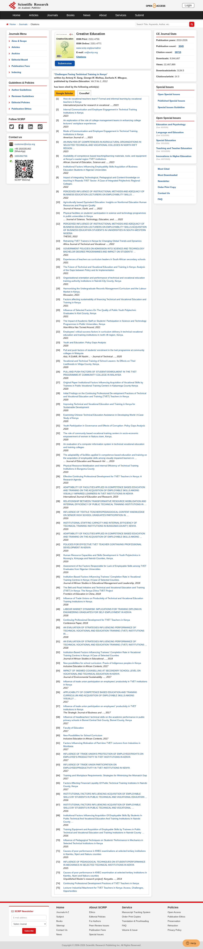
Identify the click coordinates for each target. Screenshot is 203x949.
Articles (33, 15)
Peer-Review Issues (99, 925)
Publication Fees (21, 66)
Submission (65, 63)
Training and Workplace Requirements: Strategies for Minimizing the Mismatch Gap (105, 775)
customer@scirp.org (25, 144)
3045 (181, 46)
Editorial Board (20, 59)
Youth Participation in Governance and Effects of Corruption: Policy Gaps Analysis (104, 425)
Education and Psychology (171, 124)
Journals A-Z (62, 912)
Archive (16, 53)
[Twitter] (11, 126)
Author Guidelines (21, 90)
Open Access (174, 912)
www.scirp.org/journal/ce (88, 48)
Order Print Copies (131, 916)
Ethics (92, 912)
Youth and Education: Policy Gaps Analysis (84, 342)
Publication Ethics (21, 108)
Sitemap (60, 925)
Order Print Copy (167, 187)
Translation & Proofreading (135, 921)
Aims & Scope (19, 41)
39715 (178, 52)
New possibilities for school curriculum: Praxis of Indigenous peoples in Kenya (102, 663)
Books (71, 15)
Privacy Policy (174, 930)
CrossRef (84, 93)
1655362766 (21, 156)
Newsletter (163, 181)
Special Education (166, 140)
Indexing (16, 72)
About (103, 15)
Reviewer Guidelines (23, 96)
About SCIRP (98, 907)
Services (120, 15)
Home (16, 15)
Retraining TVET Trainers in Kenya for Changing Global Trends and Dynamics (102, 241)
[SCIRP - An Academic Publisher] (28, 5)
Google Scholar (64, 93)
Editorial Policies (21, 102)
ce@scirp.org (91, 52)
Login (188, 5)
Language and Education (170, 132)
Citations (81, 57)
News (86, 15)
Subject (60, 916)
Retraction (173, 925)
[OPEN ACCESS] (156, 5)
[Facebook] (21, 126)
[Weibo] (40, 126)
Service (127, 907)
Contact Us (164, 193)
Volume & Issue (130, 930)
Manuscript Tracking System (136, 912)
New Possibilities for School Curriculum (82, 735)
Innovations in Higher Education (173, 156)
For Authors (95, 921)
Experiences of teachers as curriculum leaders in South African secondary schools (104, 259)
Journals (52, 15)
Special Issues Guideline (171, 107)
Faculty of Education (73, 728)
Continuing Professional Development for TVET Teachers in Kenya (96, 620)
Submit (139, 15)
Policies (173, 907)
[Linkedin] (30, 126)
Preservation (174, 921)
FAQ (160, 199)
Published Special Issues (171, 101)
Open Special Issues (169, 94)
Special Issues (96, 934)
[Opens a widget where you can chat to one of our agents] (191, 943)
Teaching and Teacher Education (174, 148)
